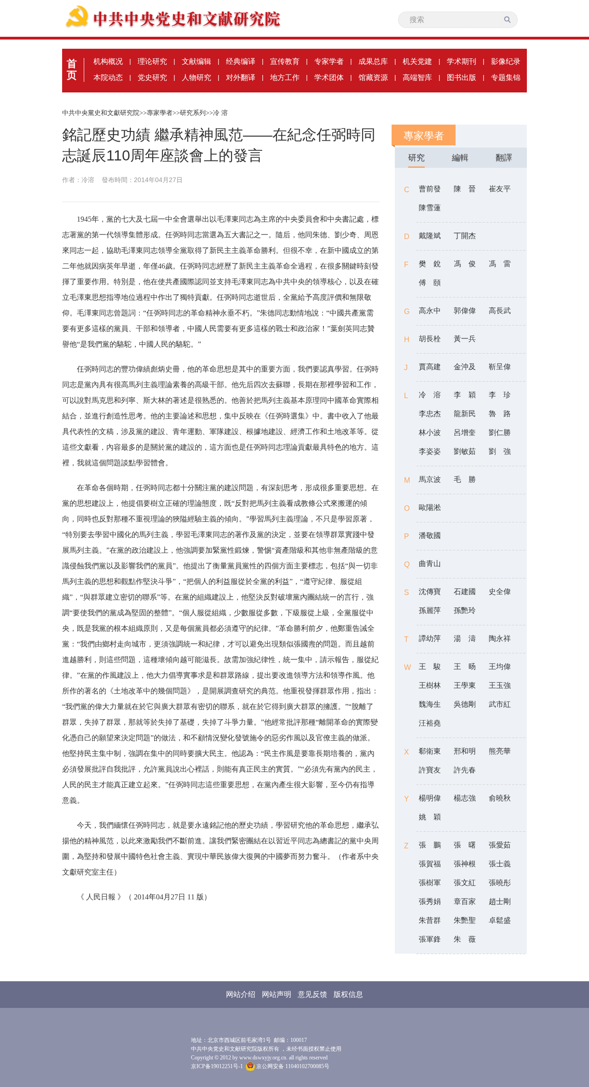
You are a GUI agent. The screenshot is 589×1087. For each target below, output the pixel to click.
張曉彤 (500, 883)
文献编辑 (196, 61)
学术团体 (329, 77)
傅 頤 (430, 282)
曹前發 (430, 189)
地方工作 (285, 77)
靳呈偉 (500, 367)
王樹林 (430, 685)
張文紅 (465, 883)
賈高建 (430, 367)
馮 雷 (500, 264)
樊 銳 (430, 264)
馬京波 (430, 479)
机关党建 (417, 61)
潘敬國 (430, 535)
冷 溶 (220, 112)
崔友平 (500, 189)
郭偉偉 (465, 311)
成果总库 (373, 61)
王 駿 (430, 666)
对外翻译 (240, 77)
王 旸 (465, 666)
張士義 (500, 864)
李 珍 (500, 395)
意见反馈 (312, 994)
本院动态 (108, 77)
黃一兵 (465, 339)
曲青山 (430, 563)
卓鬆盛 (500, 920)
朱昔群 (430, 920)
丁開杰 (465, 236)
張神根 (465, 864)
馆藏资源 (373, 77)
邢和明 (465, 751)
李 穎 (465, 395)
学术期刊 (461, 61)
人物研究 (196, 77)
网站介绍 (240, 994)
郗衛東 (430, 751)
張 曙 (465, 845)
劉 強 (500, 451)
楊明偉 (430, 798)
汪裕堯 (430, 723)
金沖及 (465, 367)
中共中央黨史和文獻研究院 (100, 112)
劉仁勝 (500, 432)
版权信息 (348, 994)
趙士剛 (500, 901)
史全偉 (500, 591)
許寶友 (430, 770)
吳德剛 (465, 704)
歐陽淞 (430, 507)
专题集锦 (505, 77)
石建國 (465, 591)
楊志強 (465, 798)
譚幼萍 (430, 638)
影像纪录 (505, 61)
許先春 (465, 770)
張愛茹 (500, 845)
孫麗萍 (430, 610)
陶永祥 (500, 638)
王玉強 (500, 685)
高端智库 (417, 77)
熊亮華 (500, 751)
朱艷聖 (465, 920)
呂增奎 (465, 432)
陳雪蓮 (430, 208)
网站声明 (276, 994)
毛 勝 (465, 479)
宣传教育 (285, 61)
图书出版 (461, 77)
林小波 (430, 432)
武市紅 (500, 704)
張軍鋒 (430, 939)
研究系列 (193, 112)
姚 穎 (430, 817)
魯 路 (500, 414)
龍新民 (465, 414)
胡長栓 (430, 339)
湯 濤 (465, 638)
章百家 (465, 901)
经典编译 (240, 61)
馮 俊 (465, 264)
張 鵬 (430, 845)
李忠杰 (430, 414)
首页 (72, 69)
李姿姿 (430, 451)
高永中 (430, 311)
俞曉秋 (500, 798)
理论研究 (152, 61)
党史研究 (152, 77)
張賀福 (430, 864)
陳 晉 (465, 189)
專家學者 (160, 112)
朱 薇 (465, 939)
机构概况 (108, 61)
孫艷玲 (465, 610)
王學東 (465, 685)
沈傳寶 (430, 591)
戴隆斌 (430, 236)
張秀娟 (430, 901)
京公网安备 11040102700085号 (292, 1066)
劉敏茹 (465, 451)
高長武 (500, 311)
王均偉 (500, 666)
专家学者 (329, 61)
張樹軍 (430, 883)
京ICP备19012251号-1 (217, 1066)
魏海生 (430, 704)
